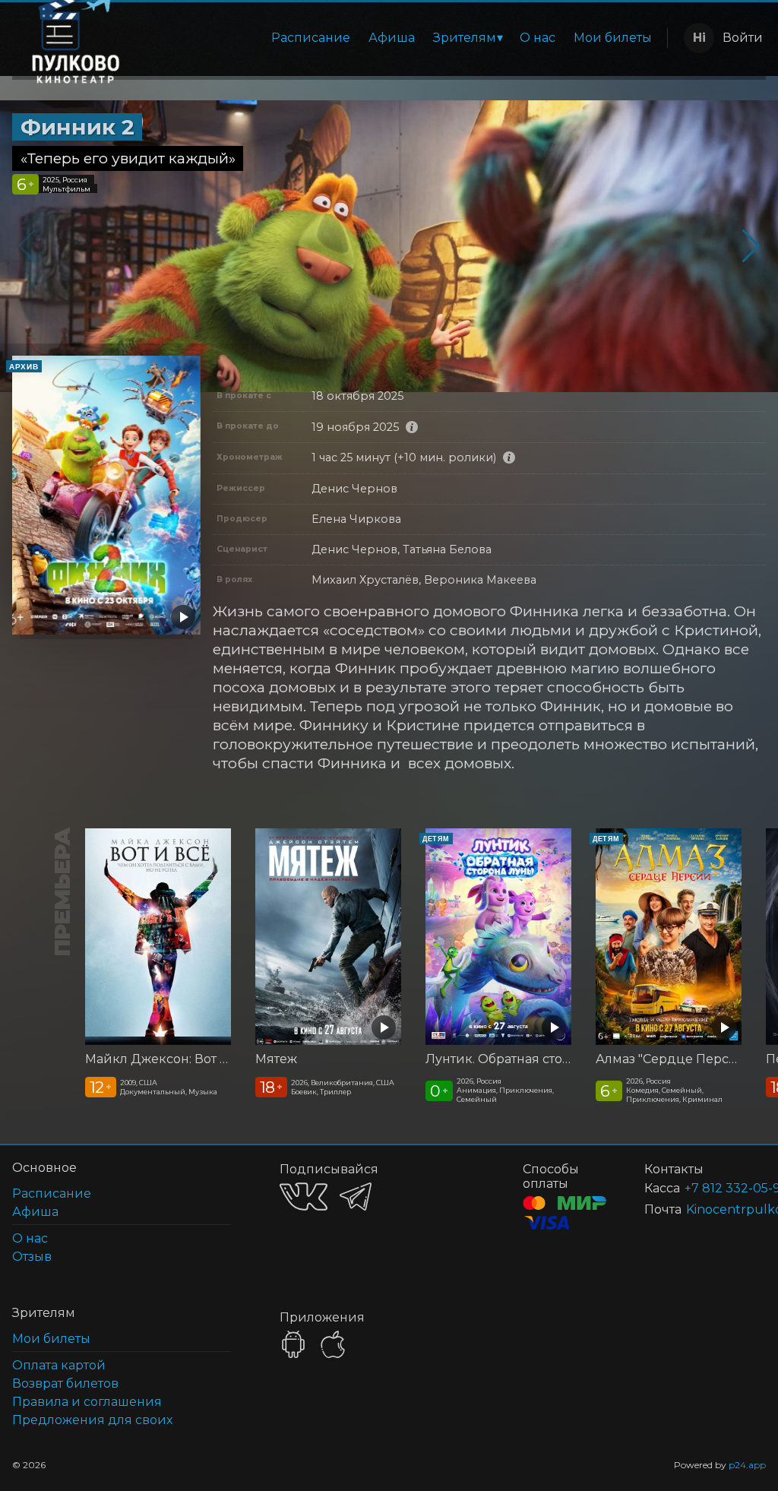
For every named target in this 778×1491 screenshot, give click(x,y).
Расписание (310, 37)
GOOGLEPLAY (293, 1344)
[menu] (406, 38)
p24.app (747, 1464)
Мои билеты (613, 37)
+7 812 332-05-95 (707, 1188)
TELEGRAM (356, 1196)
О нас (537, 37)
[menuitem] (310, 38)
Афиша (391, 37)
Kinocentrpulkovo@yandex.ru (707, 1209)
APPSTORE (332, 1344)
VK (303, 1196)
